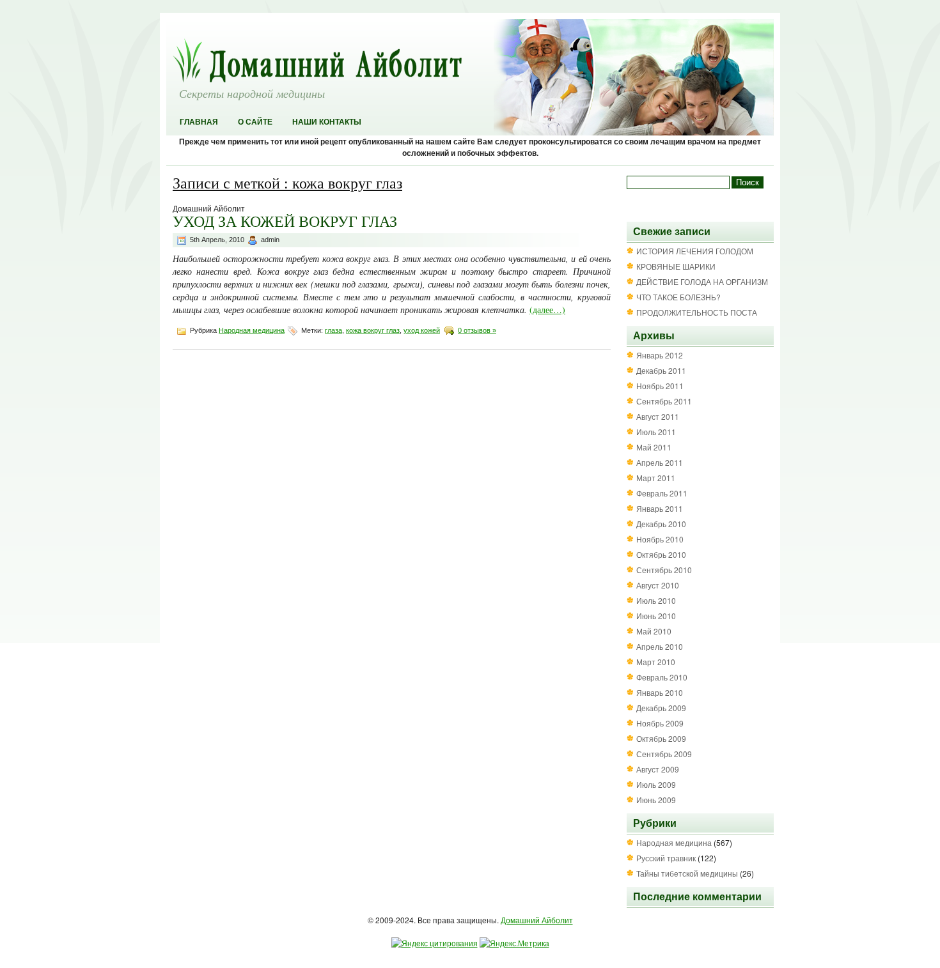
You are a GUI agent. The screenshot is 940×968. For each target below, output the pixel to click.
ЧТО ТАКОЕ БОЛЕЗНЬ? (678, 296)
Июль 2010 (656, 600)
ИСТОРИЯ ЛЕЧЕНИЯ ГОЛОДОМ (694, 250)
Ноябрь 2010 (660, 539)
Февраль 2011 (661, 493)
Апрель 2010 (659, 646)
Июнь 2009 (656, 799)
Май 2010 (653, 631)
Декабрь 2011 (661, 370)
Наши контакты (326, 122)
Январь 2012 (659, 355)
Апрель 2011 (659, 462)
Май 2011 (653, 447)
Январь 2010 (659, 692)
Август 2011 (657, 416)
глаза (333, 330)
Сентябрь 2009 (664, 753)
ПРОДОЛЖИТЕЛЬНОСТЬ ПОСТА (696, 312)
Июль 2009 (656, 784)
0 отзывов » (477, 330)
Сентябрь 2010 (664, 569)
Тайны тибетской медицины (687, 873)
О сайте (255, 122)
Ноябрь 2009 (660, 723)
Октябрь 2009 (661, 738)
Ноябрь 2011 (660, 385)
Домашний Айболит (537, 919)
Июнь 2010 (656, 615)
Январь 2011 (659, 508)
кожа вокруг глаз (373, 330)
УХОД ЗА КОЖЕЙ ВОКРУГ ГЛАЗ (285, 221)
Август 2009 (657, 769)
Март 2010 (655, 661)
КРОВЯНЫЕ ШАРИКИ (676, 266)
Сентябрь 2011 (664, 401)
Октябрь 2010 (661, 554)
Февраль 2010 (661, 677)
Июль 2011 (656, 431)
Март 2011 (655, 477)
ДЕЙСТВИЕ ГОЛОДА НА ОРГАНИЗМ (702, 281)
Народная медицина (252, 330)
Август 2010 (657, 585)
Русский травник (666, 857)
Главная (199, 122)
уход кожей (421, 330)
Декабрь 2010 (661, 523)
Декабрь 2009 (661, 707)
